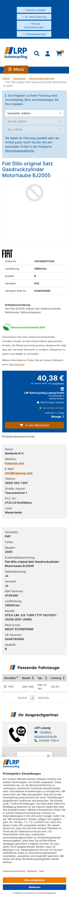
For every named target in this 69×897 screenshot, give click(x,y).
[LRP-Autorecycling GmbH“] (15, 53)
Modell (26, 677)
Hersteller (10, 677)
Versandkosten (57, 383)
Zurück (22, 698)
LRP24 (6, 78)
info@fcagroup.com (19, 473)
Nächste (43, 698)
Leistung (56, 677)
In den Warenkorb (37, 425)
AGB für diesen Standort (52, 402)
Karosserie (19, 78)
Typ (40, 677)
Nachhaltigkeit (17, 364)
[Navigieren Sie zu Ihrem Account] (48, 54)
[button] (64, 4)
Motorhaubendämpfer (41, 78)
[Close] (48, 756)
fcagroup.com (14, 463)
